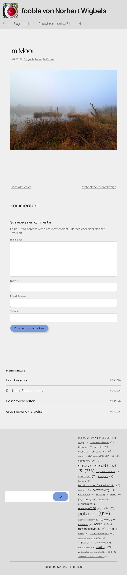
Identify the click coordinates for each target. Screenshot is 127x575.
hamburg (84, 481)
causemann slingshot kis (94, 451)
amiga (83, 442)
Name (14, 280)
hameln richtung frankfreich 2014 (99, 485)
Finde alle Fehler (21, 187)
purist (108, 508)
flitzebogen (87, 476)
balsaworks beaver (102, 442)
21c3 (82, 438)
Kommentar (17, 239)
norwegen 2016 (89, 508)
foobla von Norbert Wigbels (63, 10)
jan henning (102, 494)
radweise (108, 519)
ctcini (115, 456)
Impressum (77, 567)
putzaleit (94, 513)
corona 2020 (101, 456)
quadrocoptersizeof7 (88, 520)
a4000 (110, 438)
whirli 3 (103, 547)
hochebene (86, 494)
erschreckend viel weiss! (24, 411)
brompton (101, 447)
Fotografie (28, 59)
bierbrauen (85, 447)
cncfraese (85, 456)
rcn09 (103, 524)
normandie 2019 (87, 503)
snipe (113, 529)
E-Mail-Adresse (19, 296)
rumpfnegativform (92, 529)
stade (83, 533)
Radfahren (48, 59)
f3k (86, 470)
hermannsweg (104, 490)
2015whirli (95, 438)
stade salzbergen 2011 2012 (91, 538)
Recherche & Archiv (55, 567)
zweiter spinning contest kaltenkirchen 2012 (97, 552)
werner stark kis (86, 547)
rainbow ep (85, 524)
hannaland (84, 490)
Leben (38, 59)
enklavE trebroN (97, 465)
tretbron (88, 542)
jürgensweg (87, 499)
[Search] (60, 496)
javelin (115, 494)
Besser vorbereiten (20, 401)
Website (14, 311)
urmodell (106, 542)
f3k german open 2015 (108, 471)
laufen (104, 499)
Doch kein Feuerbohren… (24, 390)
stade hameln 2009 (102, 533)
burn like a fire (16, 380)
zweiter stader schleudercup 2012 (93, 556)
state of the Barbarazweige (99, 187)
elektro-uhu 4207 (89, 460)
